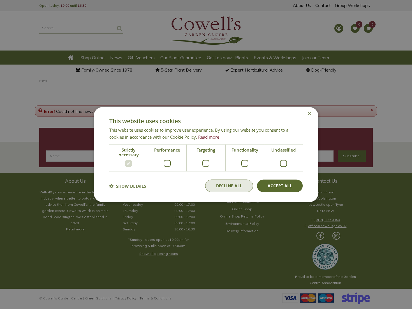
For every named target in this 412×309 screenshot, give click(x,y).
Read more (208, 136)
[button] (127, 186)
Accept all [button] (280, 185)
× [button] (309, 113)
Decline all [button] (229, 185)
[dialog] (206, 154)
